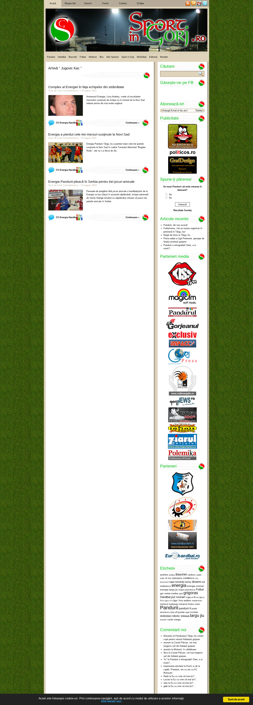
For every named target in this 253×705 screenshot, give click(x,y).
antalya (172, 575)
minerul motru (186, 604)
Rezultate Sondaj (182, 210)
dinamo (196, 581)
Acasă (53, 3)
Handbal (62, 57)
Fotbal (83, 57)
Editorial (153, 57)
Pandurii (51, 57)
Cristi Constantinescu (67, 90)
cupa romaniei (176, 581)
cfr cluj (168, 578)
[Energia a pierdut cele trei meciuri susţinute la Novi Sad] (65, 152)
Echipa (140, 3)
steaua (185, 616)
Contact (123, 3)
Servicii (88, 3)
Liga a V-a (168, 601)
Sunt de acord (236, 699)
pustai (181, 612)
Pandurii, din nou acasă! (176, 225)
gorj (181, 594)
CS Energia (62, 122)
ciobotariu (177, 578)
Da (170, 194)
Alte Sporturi (112, 57)
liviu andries (185, 600)
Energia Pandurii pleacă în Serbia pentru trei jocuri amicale (91, 181)
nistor (197, 604)
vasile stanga (174, 619)
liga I (175, 600)
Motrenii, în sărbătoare (185, 649)
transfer (163, 620)
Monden (164, 57)
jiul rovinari (178, 597)
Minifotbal (141, 57)
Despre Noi (70, 3)
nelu (166, 683)
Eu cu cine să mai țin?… (184, 676)
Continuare (131, 122)
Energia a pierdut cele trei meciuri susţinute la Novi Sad (89, 134)
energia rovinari (195, 586)
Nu (170, 197)
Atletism (93, 57)
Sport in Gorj (128, 57)
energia (179, 585)
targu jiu (197, 615)
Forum (105, 3)
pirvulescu (165, 612)
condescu (188, 578)
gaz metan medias (169, 593)
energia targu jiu (169, 589)
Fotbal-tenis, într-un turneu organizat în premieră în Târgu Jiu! (183, 230)
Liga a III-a (192, 597)
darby (188, 581)
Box (102, 57)
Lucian (167, 679)
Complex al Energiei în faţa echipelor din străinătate (86, 87)
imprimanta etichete (173, 666)
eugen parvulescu (186, 590)
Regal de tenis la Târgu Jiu (177, 235)
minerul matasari (169, 604)
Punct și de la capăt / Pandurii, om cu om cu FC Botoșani (182, 669)
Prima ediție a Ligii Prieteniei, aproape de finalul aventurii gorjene (184, 240)
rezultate (194, 612)
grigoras (190, 593)
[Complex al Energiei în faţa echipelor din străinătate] (65, 105)
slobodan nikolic (170, 615)
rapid (187, 612)
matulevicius (197, 601)
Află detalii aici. (111, 701)
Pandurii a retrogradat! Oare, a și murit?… (180, 247)
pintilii (194, 609)
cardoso (191, 574)
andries (164, 574)
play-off (173, 612)
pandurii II (185, 608)
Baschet (73, 57)
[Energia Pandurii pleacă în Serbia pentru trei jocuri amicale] (65, 200)
